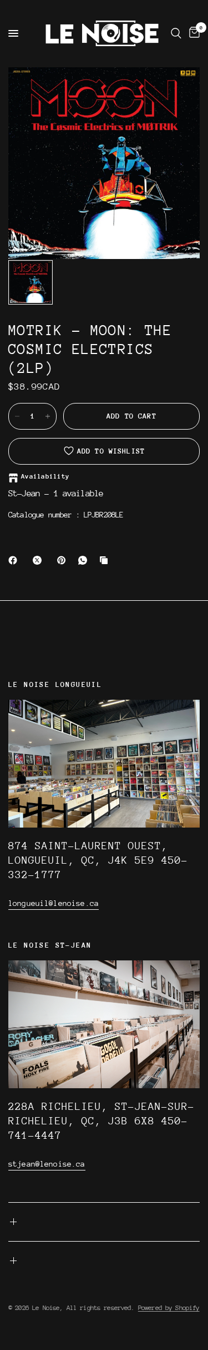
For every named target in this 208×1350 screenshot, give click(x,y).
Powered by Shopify (169, 1308)
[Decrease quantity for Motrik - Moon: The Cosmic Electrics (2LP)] (17, 416)
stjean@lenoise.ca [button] (46, 1163)
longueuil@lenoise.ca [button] (53, 903)
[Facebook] (15, 560)
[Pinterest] (63, 560)
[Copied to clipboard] (106, 560)
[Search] (176, 33)
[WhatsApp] (85, 560)
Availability (45, 476)
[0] (192, 33)
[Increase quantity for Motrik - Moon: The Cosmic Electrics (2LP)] (47, 416)
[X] (39, 560)
